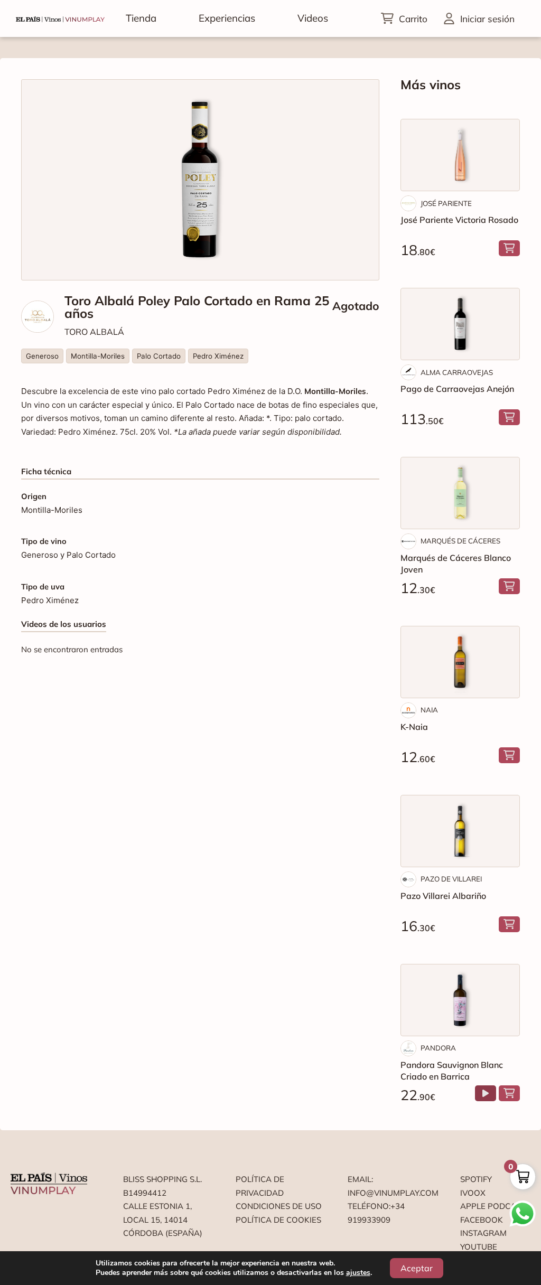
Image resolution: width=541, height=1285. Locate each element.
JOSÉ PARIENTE (446, 203)
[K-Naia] (460, 662)
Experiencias (227, 18)
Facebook (481, 1220)
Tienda (141, 18)
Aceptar (416, 1268)
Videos (312, 18)
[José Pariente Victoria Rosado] (460, 155)
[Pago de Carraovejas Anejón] (460, 324)
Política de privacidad (260, 1186)
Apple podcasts (495, 1206)
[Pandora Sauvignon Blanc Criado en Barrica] (460, 1000)
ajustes (358, 1273)
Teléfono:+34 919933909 (376, 1213)
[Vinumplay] (60, 18)
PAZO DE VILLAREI (451, 879)
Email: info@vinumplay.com (391, 1186)
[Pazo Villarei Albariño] (460, 831)
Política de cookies (278, 1220)
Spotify (476, 1179)
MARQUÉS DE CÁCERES (460, 541)
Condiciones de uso (279, 1206)
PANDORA (438, 1048)
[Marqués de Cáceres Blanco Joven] (460, 493)
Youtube (478, 1247)
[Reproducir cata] (485, 1093)
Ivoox (473, 1193)
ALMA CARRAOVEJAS (457, 372)
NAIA (429, 710)
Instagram (483, 1233)
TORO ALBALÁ (94, 331)
